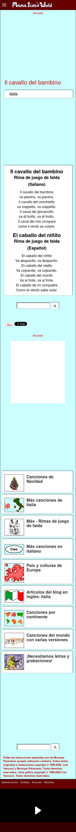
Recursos (49, 782)
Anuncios (37, 782)
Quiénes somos (9, 782)
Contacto (25, 782)
